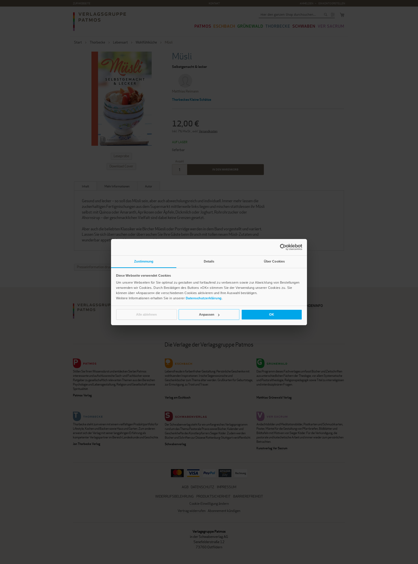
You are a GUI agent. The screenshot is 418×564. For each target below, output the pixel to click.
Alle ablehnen (146, 314)
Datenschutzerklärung (204, 298)
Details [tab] (209, 261)
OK (271, 314)
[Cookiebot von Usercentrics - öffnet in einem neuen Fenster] (283, 247)
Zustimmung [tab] (143, 261)
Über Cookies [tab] (274, 261)
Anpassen (206, 314)
